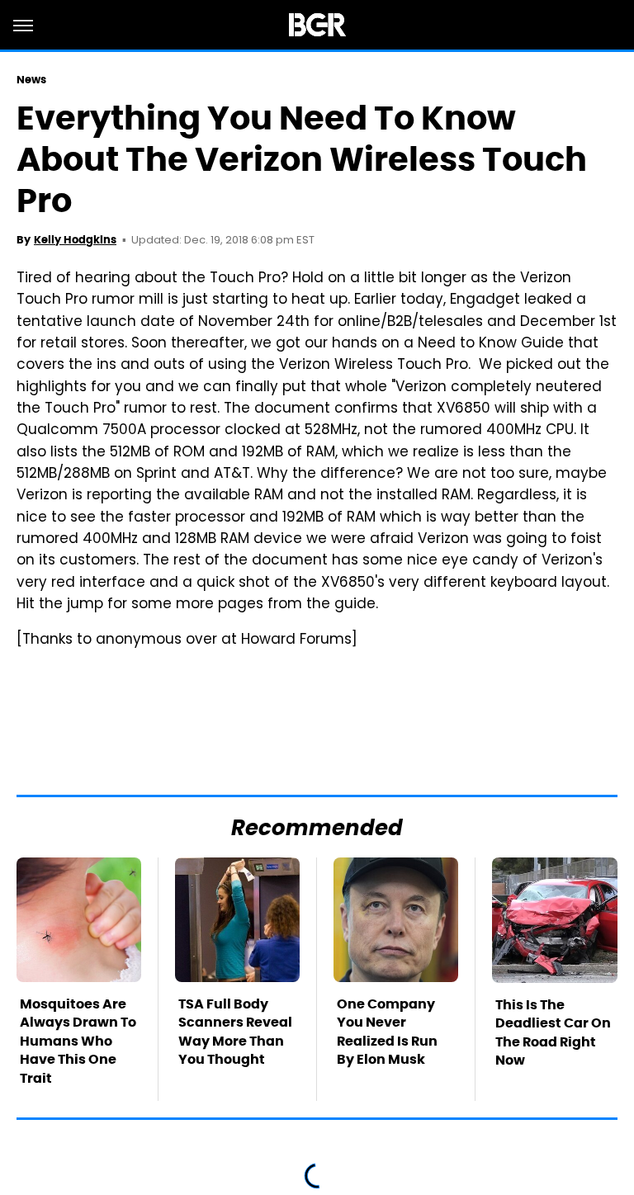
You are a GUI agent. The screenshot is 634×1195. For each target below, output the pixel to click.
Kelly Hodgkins (75, 240)
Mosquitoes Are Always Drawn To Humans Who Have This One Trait (78, 1041)
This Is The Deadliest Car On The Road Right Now (553, 1032)
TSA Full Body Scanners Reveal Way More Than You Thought (235, 1031)
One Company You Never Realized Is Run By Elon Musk (387, 1031)
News (31, 80)
